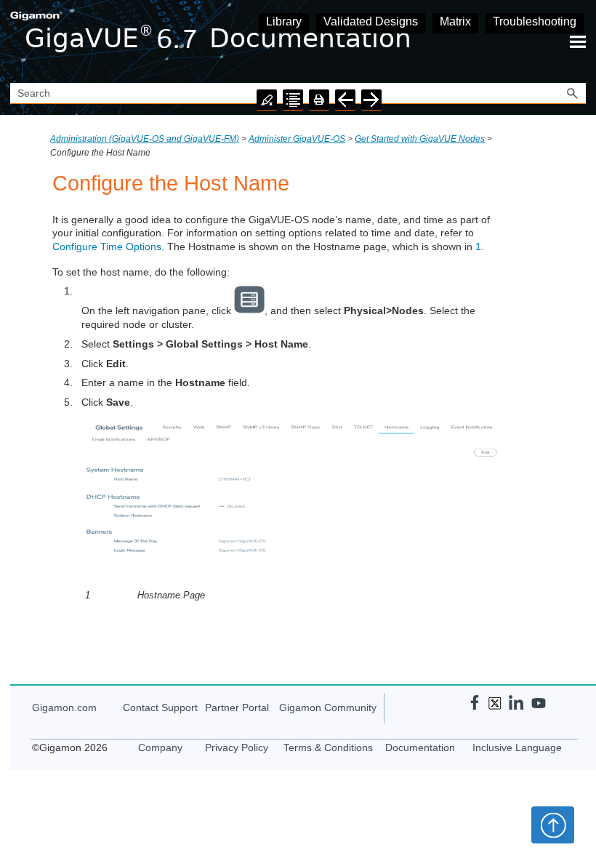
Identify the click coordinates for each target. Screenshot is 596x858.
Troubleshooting (534, 21)
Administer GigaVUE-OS (297, 139)
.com (64, 707)
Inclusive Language (517, 747)
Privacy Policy (236, 747)
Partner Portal (237, 707)
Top (552, 824)
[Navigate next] (371, 100)
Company (160, 747)
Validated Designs (370, 21)
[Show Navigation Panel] (577, 41)
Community (327, 707)
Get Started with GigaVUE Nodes (420, 139)
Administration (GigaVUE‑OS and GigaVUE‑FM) (144, 139)
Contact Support (160, 707)
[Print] (319, 100)
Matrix (455, 21)
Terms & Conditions (328, 747)
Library (284, 21)
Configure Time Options (106, 246)
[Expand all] (293, 100)
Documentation (420, 747)
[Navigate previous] (345, 100)
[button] (573, 93)
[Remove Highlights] (267, 100)
